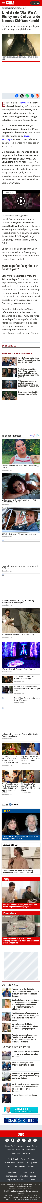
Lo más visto (10, 984)
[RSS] (29, 1140)
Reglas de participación (16, 1179)
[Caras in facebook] (12, 1140)
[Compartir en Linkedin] (32, 96)
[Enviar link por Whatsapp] (27, 96)
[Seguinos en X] (18, 1140)
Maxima (31, 1166)
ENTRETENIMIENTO (8, 8)
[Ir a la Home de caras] (10, 4)
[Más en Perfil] (15, 804)
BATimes (26, 1153)
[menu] (3, 3)
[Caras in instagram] (7, 1140)
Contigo (31, 1159)
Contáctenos (11, 1176)
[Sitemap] (35, 1140)
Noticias (21, 1146)
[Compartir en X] (22, 96)
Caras (23, 1159)
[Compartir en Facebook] (16, 96)
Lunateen (16, 1153)
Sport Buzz (12, 1166)
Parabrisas (30, 1149)
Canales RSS (13, 1172)
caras (21, 879)
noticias (21, 811)
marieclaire (21, 845)
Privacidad (23, 1176)
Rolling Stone (31, 1163)
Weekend (20, 1149)
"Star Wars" (23, 102)
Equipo (33, 1176)
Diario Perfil (10, 1146)
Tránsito (32, 1179)
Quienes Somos (27, 1172)
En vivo (36, 3)
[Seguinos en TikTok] (24, 1140)
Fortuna (10, 1149)
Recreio (22, 1166)
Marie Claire (32, 1146)
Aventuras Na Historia (14, 1163)
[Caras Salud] (21, 1112)
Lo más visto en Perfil (16, 1047)
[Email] (37, 96)
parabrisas (21, 913)
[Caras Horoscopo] (21, 1122)
